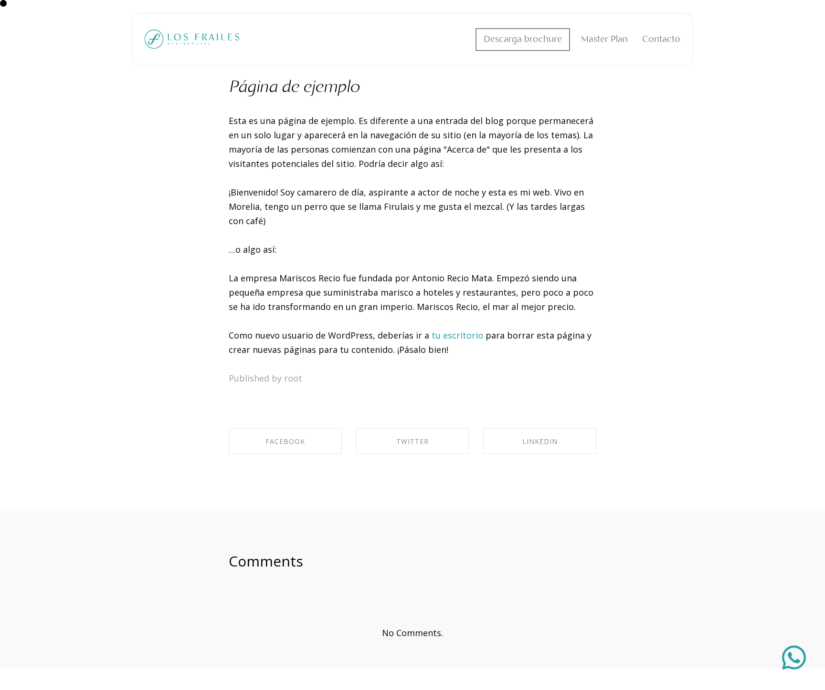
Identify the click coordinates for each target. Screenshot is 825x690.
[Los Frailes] (192, 39)
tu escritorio (457, 335)
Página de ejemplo (294, 87)
